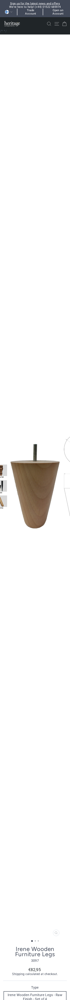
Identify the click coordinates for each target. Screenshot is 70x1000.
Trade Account (30, 12)
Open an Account (57, 12)
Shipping (18, 974)
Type (35, 987)
